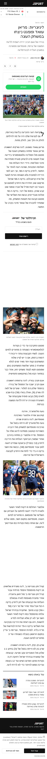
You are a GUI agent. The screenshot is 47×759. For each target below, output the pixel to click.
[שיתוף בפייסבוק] (10, 66)
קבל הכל (34, 751)
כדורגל (37, 23)
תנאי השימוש (14, 244)
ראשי (42, 23)
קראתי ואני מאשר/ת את (23, 244)
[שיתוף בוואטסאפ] (15, 66)
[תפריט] (5, 3)
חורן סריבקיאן (35, 58)
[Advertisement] (23, 279)
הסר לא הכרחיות (12, 751)
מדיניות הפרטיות (39, 756)
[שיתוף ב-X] (5, 66)
